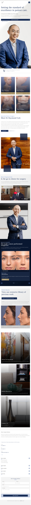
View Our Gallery (5, 270)
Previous (1, 283)
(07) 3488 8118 (6, 425)
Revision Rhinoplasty (4, 461)
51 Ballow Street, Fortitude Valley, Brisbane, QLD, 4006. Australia (10, 442)
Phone (17, 481)
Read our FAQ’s (5, 21)
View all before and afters (8, 298)
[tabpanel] (15, 265)
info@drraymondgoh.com (5, 452)
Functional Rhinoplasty (4, 462)
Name (3, 481)
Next (29, 283)
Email (3, 484)
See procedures (5, 93)
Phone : (3, 425)
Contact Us (11, 130)
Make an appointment (14, 19)
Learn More (4, 130)
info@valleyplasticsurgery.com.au (8, 426)
